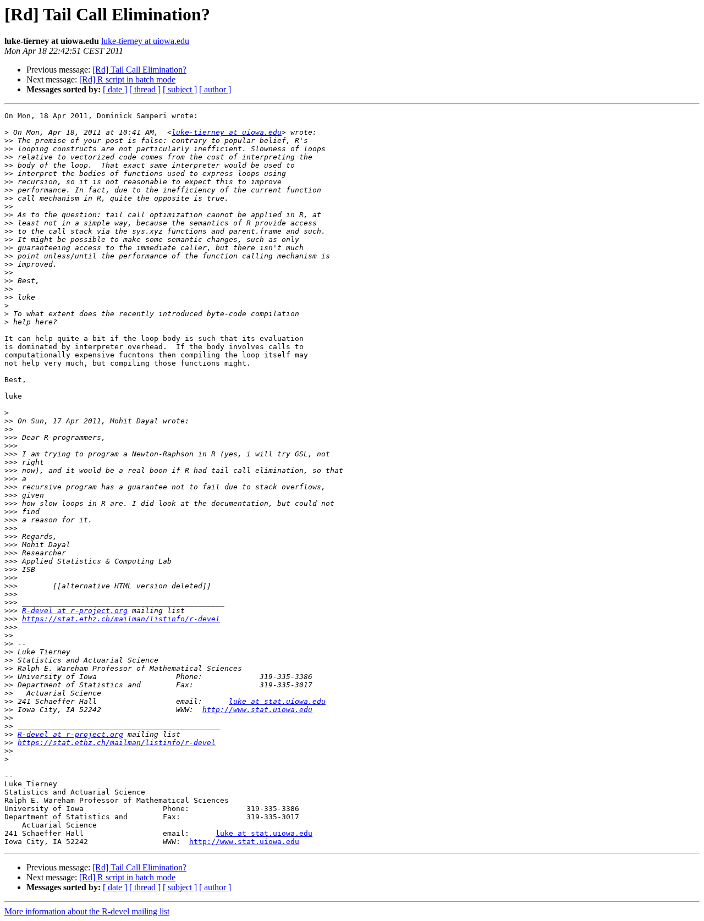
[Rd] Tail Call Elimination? (139, 69)
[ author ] (215, 89)
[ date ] (115, 89)
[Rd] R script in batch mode (127, 79)
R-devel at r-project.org (75, 610)
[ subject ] (180, 89)
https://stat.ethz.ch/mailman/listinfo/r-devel (121, 619)
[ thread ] (145, 89)
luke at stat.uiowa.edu (277, 701)
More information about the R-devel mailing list (86, 911)
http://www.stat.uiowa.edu (257, 709)
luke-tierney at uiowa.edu (145, 41)
